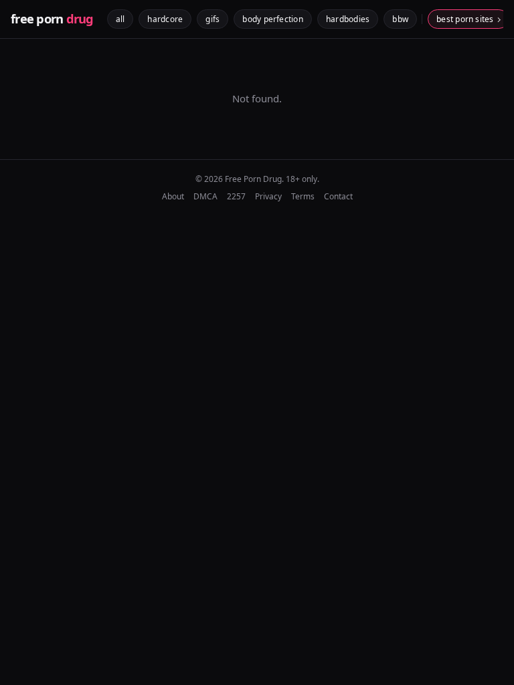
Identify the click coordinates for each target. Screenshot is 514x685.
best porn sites (465, 19)
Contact (338, 196)
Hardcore (165, 19)
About (173, 196)
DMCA (205, 196)
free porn (52, 19)
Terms (303, 196)
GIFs (212, 19)
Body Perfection (272, 19)
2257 (236, 196)
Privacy (268, 196)
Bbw (400, 19)
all (120, 19)
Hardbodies (347, 19)
